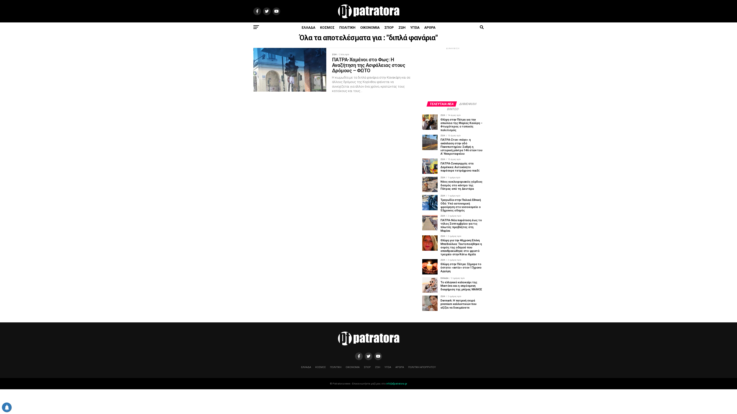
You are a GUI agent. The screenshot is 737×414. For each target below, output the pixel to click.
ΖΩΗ (402, 27)
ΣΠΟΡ (389, 27)
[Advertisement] (453, 74)
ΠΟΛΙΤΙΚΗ (347, 27)
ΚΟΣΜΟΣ (327, 27)
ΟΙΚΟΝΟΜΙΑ (370, 27)
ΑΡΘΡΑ (429, 27)
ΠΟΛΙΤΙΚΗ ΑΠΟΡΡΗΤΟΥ (422, 367)
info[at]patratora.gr (396, 383)
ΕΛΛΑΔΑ (308, 27)
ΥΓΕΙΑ (415, 27)
